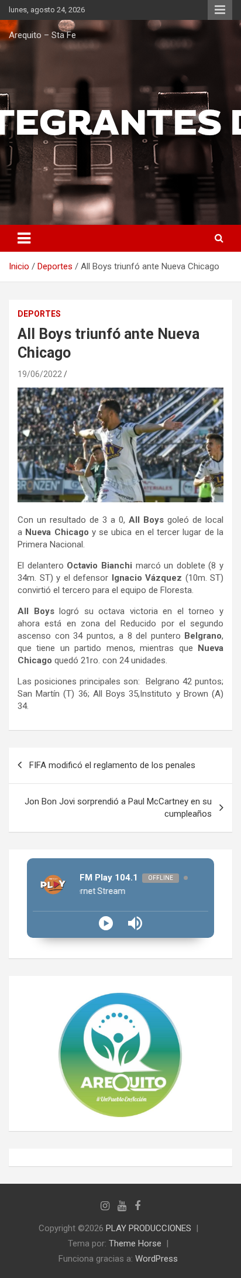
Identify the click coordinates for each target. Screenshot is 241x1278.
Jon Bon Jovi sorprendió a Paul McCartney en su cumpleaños (118, 807)
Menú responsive (220, 10)
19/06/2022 (40, 374)
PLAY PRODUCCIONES (148, 1228)
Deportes (39, 313)
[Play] (106, 923)
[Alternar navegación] (24, 238)
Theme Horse (135, 1243)
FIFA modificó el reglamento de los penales (112, 765)
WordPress (156, 1258)
